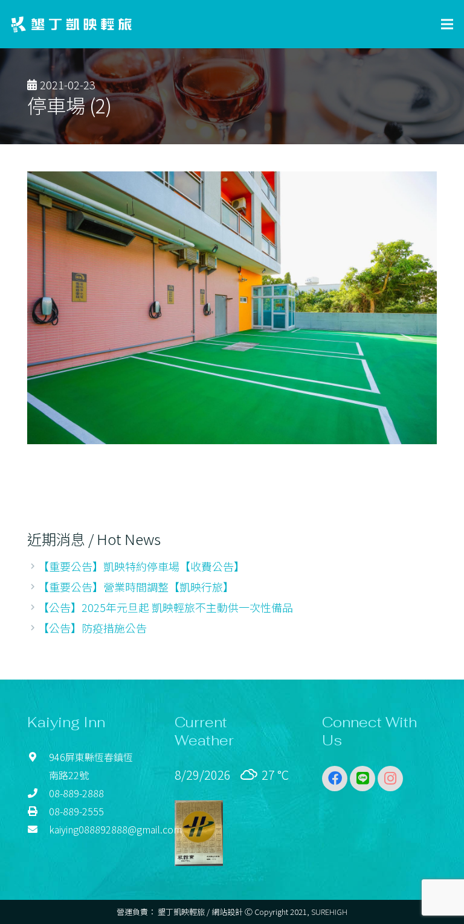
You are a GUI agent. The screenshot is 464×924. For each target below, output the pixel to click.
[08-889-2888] (38, 793)
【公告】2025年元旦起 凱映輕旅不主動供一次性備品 (165, 607)
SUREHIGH (329, 911)
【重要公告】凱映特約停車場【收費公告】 (141, 566)
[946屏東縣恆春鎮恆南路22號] (38, 766)
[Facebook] (334, 778)
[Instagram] (390, 778)
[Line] (362, 778)
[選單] (447, 24)
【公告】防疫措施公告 (92, 628)
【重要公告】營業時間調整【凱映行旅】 (136, 586)
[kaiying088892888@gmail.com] (38, 829)
